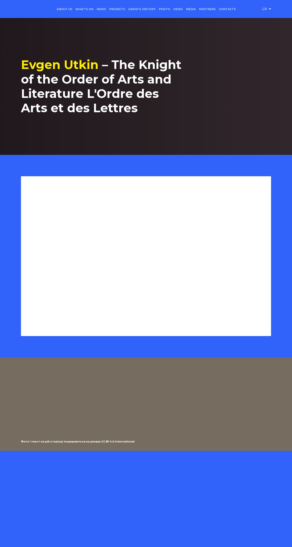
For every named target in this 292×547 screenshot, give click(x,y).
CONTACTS (227, 9)
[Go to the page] (31, 9)
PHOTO (164, 9)
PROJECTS (117, 9)
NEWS (101, 9)
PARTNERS (207, 9)
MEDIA (191, 9)
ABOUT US (64, 9)
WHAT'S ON (84, 9)
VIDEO (178, 9)
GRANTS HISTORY (142, 9)
